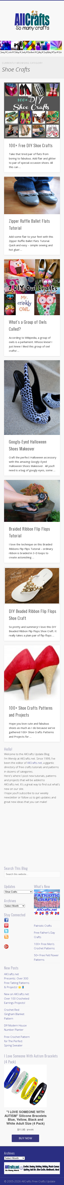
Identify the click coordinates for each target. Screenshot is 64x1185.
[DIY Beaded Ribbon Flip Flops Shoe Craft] (32, 585)
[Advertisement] (34, 835)
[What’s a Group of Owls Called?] (32, 287)
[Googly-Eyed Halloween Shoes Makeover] (32, 397)
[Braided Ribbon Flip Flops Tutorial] (32, 501)
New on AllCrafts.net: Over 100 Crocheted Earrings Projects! (17, 998)
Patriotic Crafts (43, 925)
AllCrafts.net (34, 763)
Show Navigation (51, 32)
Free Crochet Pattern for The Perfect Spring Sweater (17, 1041)
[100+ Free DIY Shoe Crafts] (32, 110)
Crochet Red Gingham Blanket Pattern (14, 1014)
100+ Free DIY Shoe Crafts (31, 145)
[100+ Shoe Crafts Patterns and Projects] (32, 673)
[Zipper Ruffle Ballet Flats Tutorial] (32, 195)
